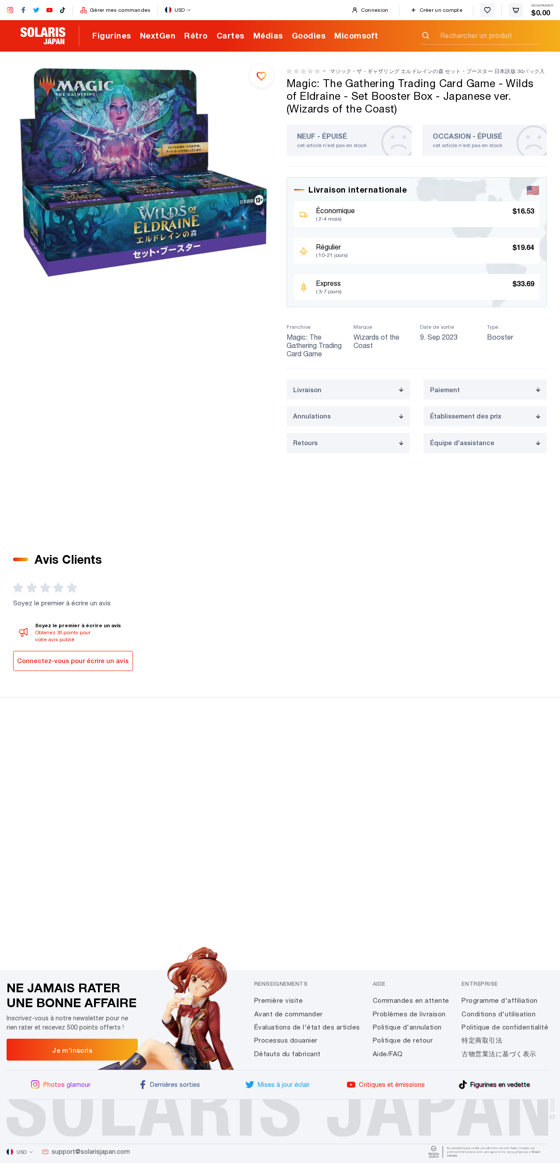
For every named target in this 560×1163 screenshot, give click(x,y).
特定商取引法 (482, 1040)
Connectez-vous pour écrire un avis (73, 660)
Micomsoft (356, 35)
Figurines (111, 35)
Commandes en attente (411, 1000)
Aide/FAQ (388, 1054)
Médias (268, 35)
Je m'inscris (72, 1050)
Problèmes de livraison (409, 1014)
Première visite (278, 1000)
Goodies (309, 35)
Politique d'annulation (407, 1027)
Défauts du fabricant (287, 1054)
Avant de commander (288, 1014)
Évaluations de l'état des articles (307, 1027)
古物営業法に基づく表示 (499, 1054)
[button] (303, 71)
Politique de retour (403, 1040)
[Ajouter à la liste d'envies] (261, 76)
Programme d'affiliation (500, 1000)
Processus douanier (286, 1040)
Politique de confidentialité (505, 1027)
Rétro (196, 35)
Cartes (231, 35)
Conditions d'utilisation (499, 1014)
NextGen (158, 35)
